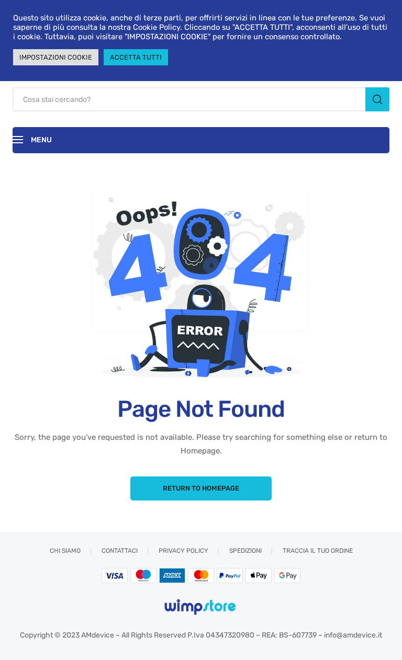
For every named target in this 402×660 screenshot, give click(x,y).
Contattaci (120, 550)
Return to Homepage (201, 488)
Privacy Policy (183, 550)
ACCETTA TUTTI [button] (136, 57)
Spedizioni (245, 550)
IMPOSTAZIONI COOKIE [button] (55, 57)
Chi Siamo (65, 550)
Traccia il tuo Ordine (318, 550)
